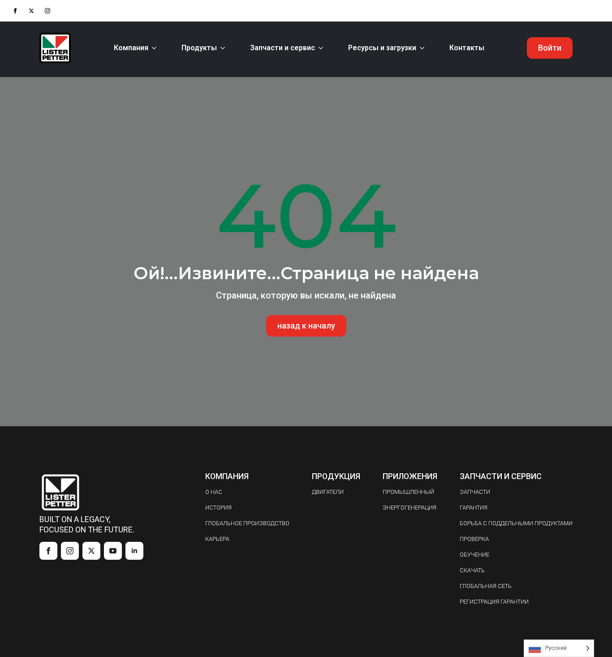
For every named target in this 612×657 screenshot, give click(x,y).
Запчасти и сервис (282, 47)
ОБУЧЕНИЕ (474, 554)
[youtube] (113, 551)
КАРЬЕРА (217, 539)
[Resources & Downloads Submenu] (423, 48)
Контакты (466, 47)
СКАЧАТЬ (472, 570)
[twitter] (31, 10)
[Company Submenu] (156, 48)
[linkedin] (134, 551)
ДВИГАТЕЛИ (328, 491)
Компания (131, 47)
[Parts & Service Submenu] (322, 48)
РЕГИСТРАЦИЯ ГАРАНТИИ (494, 601)
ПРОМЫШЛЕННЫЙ (408, 491)
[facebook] (15, 10)
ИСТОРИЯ (218, 507)
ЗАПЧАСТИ (475, 491)
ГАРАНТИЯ (473, 507)
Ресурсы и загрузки (382, 47)
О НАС (213, 491)
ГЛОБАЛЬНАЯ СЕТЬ (486, 586)
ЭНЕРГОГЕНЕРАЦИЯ (409, 507)
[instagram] (47, 10)
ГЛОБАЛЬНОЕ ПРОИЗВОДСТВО (247, 523)
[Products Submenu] (224, 48)
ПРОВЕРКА (474, 539)
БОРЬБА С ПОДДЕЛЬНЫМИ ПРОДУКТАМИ (516, 523)
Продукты (199, 47)
